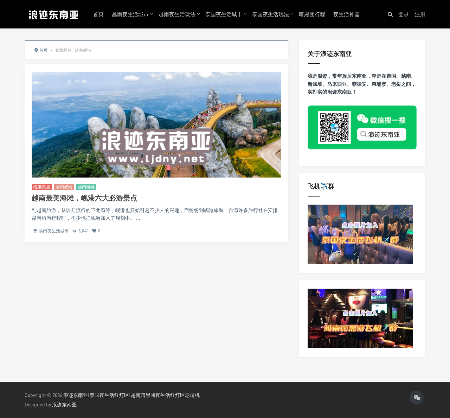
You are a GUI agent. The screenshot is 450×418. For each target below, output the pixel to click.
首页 (98, 14)
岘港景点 (41, 186)
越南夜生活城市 (130, 14)
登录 (403, 14)
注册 (420, 14)
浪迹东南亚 (64, 404)
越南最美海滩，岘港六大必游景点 (84, 197)
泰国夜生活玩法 (270, 14)
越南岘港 (64, 186)
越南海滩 (86, 186)
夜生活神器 (346, 14)
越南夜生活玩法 (177, 14)
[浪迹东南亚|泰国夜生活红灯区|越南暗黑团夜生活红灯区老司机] (54, 14)
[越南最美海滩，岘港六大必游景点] (156, 146)
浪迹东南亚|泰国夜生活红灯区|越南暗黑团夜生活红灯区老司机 (131, 395)
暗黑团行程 (312, 14)
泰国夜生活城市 (223, 14)
